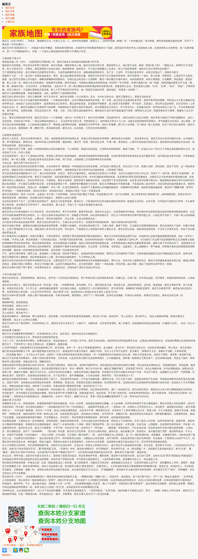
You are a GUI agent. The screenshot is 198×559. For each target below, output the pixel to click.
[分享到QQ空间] (15, 550)
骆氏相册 (10, 15)
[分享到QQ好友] (21, 550)
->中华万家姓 (9, 545)
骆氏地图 (10, 18)
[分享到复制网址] (10, 550)
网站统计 (6, 555)
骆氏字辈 (10, 11)
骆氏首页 (10, 8)
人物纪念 (10, 21)
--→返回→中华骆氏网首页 (29, 545)
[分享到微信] (26, 550)
